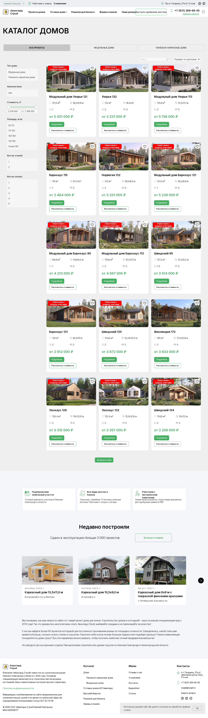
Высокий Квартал (92, 693)
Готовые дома (58, 12)
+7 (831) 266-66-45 (187, 10)
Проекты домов (36, 12)
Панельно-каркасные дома (99, 677)
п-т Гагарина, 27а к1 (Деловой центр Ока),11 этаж (192, 674)
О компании (60, 3)
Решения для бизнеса (83, 12)
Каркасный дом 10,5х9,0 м (100, 592)
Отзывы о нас (135, 672)
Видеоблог (134, 688)
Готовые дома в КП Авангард (98, 688)
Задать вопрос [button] (188, 693)
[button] (191, 14)
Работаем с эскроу (42, 3)
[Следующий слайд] (201, 580)
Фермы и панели (108, 12)
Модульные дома (95, 683)
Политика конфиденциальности (18, 688)
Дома (86, 672)
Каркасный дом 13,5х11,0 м (44, 592)
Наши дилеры (129, 12)
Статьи (132, 693)
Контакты (133, 683)
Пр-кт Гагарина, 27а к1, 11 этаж (180, 3)
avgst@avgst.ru (188, 688)
